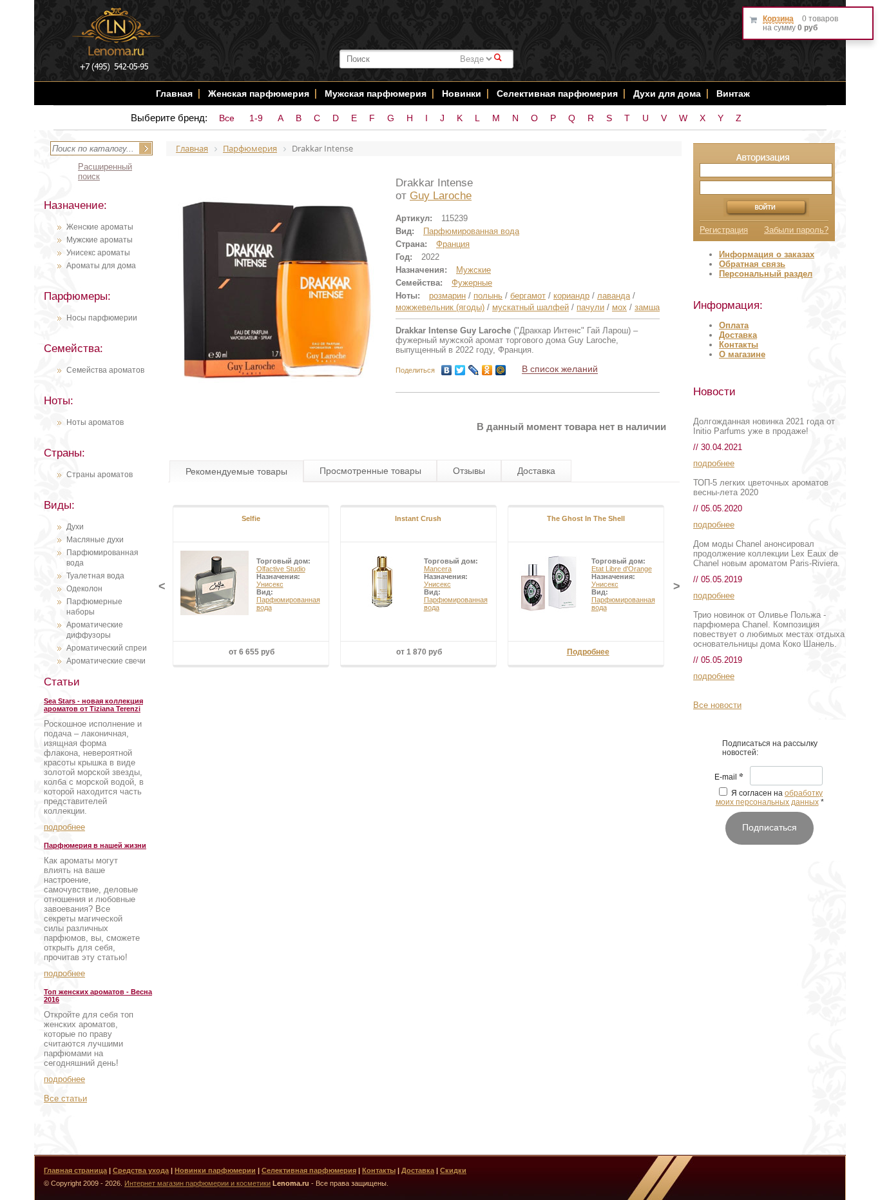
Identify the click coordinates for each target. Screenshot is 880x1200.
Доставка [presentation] (536, 471)
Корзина (778, 18)
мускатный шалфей (530, 307)
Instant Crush (418, 518)
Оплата (734, 325)
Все (226, 118)
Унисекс (269, 584)
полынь (487, 295)
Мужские (473, 270)
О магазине (742, 354)
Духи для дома (667, 93)
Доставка (738, 335)
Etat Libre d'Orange (621, 569)
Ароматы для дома (101, 265)
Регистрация (724, 230)
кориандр (571, 295)
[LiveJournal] (474, 370)
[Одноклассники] (487, 370)
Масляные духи (95, 539)
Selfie (251, 518)
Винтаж (733, 93)
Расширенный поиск (105, 171)
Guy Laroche (441, 196)
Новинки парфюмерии (215, 1170)
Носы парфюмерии (101, 317)
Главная (174, 93)
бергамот (528, 295)
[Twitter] (460, 370)
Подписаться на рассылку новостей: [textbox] (770, 748)
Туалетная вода (95, 575)
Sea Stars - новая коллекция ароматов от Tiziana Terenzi (93, 705)
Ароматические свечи (106, 660)
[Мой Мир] (501, 370)
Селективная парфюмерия (557, 93)
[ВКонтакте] (447, 370)
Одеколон (84, 588)
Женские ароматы (99, 226)
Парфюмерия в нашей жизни (95, 845)
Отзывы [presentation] (469, 471)
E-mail (728, 777)
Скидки (453, 1170)
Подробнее (588, 651)
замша (647, 307)
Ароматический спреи (106, 648)
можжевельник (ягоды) (440, 307)
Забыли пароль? (796, 230)
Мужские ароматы (99, 239)
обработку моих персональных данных (769, 798)
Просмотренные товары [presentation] (370, 471)
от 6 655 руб (251, 651)
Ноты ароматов (95, 422)
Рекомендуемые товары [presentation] (236, 471)
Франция (453, 244)
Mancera (438, 569)
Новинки (463, 93)
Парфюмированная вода (471, 231)
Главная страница (75, 1170)
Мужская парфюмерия (375, 93)
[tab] (236, 471)
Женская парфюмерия (258, 93)
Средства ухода (141, 1170)
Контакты (738, 344)
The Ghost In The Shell (586, 518)
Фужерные (472, 283)
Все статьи (65, 1098)
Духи (75, 526)
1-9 (256, 118)
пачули (590, 307)
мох (619, 307)
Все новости (717, 705)
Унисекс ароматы (98, 252)
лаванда (613, 295)
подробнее (64, 827)
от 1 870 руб (419, 651)
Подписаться (769, 827)
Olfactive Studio (280, 569)
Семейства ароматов (105, 370)
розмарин (447, 295)
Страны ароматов (99, 474)
